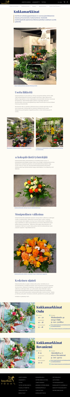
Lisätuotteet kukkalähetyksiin (41, 392)
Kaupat (34, 6)
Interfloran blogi (58, 390)
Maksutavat (22, 393)
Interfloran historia (42, 380)
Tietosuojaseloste (58, 382)
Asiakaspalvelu (40, 377)
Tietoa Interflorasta (54, 6)
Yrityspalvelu (57, 377)
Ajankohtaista (42, 6)
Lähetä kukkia (26, 2)
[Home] (5, 2)
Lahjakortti (36, 2)
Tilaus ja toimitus (13, 6)
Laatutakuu (56, 380)
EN (61, 2)
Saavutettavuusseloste (60, 387)
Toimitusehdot (40, 382)
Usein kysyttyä (23, 390)
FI (58, 2)
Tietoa (44, 2)
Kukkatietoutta (25, 6)
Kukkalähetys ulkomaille (60, 385)
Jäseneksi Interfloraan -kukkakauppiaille (43, 386)
